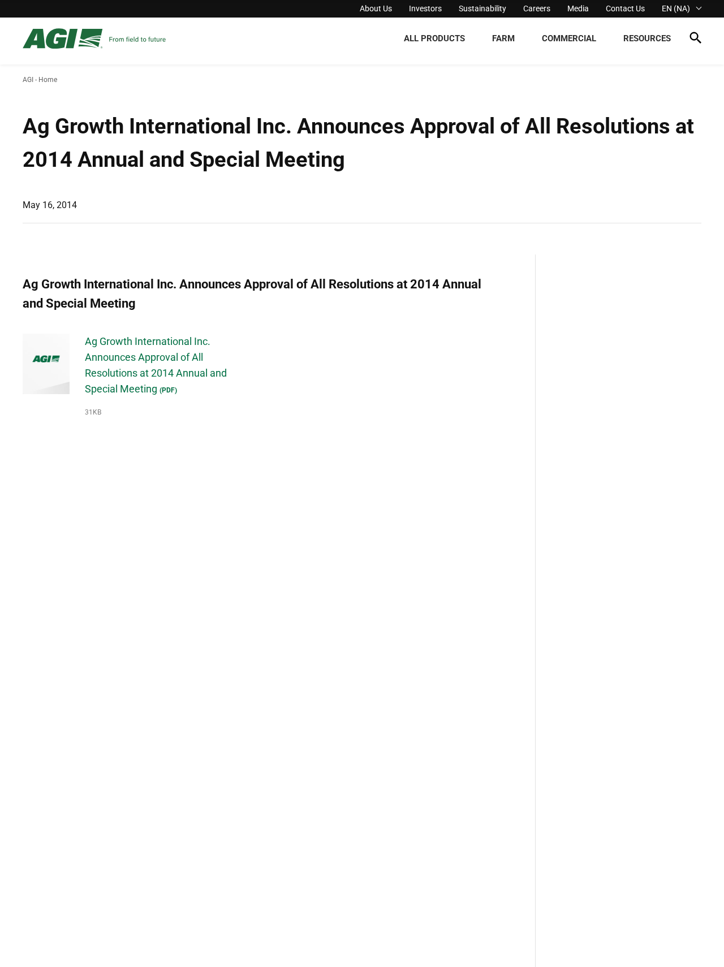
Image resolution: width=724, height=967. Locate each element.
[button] (695, 40)
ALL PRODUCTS (434, 38)
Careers (536, 8)
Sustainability (482, 8)
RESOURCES (647, 38)
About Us (376, 8)
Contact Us (625, 8)
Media (578, 8)
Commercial (569, 38)
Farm (503, 38)
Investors (425, 8)
